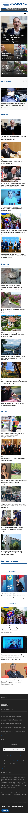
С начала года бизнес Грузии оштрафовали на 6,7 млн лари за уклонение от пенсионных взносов (6, 70)
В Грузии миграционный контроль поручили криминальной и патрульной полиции (20, 53)
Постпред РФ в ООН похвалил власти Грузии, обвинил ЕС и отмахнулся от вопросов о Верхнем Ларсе (13, 185)
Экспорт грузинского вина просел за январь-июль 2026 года (12, 404)
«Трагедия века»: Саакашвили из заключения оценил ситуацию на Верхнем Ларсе (12, 208)
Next (26, 81)
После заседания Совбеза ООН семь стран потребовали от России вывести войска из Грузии (13, 255)
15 (20, 758)
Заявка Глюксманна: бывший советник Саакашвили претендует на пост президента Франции (14, 38)
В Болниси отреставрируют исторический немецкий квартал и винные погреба (12, 334)
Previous (23, 81)
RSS (2, 735)
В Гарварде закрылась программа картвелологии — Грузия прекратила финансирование (13, 458)
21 (17, 760)
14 (17, 758)
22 (20, 760)
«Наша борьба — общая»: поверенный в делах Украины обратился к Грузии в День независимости (14, 232)
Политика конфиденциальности (20, 802)
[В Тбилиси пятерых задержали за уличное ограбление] (15, 95)
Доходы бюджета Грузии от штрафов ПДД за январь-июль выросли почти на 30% (14, 310)
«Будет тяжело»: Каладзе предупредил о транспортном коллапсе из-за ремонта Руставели (14, 505)
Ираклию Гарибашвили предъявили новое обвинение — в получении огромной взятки (13, 161)
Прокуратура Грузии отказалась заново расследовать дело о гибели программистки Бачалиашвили (14, 482)
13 (14, 758)
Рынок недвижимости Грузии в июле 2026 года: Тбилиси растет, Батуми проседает (13, 358)
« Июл (2, 768)
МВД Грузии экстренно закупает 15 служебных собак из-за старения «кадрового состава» (12, 529)
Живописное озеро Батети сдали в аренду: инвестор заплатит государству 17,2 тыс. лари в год (14, 381)
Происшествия (6, 81)
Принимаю (5, 810)
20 (14, 760)
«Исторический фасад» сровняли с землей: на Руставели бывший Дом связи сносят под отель (12, 552)
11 (7, 758)
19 (10, 760)
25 (7, 763)
